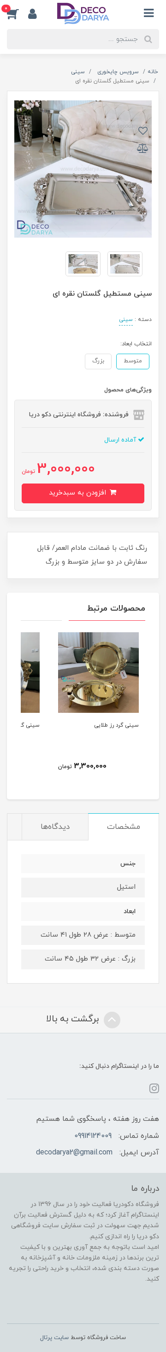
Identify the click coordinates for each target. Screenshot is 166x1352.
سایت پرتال (54, 1338)
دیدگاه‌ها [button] (55, 827)
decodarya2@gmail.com (74, 1153)
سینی (126, 319)
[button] (17, 13)
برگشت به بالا (73, 1019)
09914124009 (93, 1136)
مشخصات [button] (123, 827)
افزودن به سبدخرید (78, 493)
